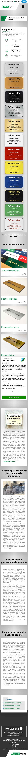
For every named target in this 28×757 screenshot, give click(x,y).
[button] (14, 391)
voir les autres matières (9, 461)
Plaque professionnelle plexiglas (13, 702)
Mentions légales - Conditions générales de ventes (14, 741)
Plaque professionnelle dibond (12, 705)
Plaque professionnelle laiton (12, 708)
